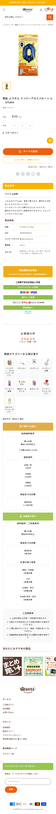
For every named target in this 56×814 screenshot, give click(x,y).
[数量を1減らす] (15, 126)
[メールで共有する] (33, 174)
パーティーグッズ (43, 251)
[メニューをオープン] (4, 10)
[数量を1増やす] (30, 126)
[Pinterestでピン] (23, 174)
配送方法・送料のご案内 (40, 167)
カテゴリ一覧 (8, 754)
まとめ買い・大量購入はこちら (28, 160)
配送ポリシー (8, 731)
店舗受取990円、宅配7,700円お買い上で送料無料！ (28, 2)
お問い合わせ (8, 712)
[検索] (49, 17)
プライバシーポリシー (12, 735)
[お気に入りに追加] (50, 141)
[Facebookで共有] (18, 174)
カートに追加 (30, 151)
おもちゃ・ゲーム (27, 251)
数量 (4, 126)
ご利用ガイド (8, 705)
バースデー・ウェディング (31, 253)
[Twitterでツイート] (28, 174)
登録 (11, 790)
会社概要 (6, 709)
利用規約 (6, 727)
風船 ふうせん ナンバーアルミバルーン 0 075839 (34, 25)
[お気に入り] (46, 9)
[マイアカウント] (41, 10)
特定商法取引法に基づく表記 (15, 739)
